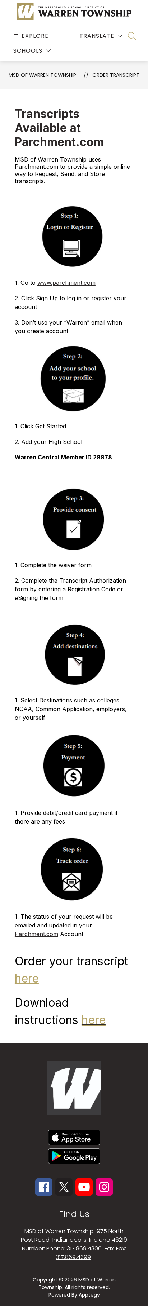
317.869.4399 (73, 1257)
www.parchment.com (66, 282)
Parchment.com (36, 933)
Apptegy (89, 1294)
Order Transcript (115, 75)
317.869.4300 (84, 1248)
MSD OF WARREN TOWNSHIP (42, 75)
